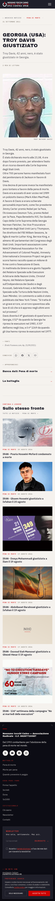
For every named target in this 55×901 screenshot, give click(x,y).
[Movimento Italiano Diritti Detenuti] (12, 874)
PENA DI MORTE (33, 18)
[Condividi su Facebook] (22, 355)
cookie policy (19, 887)
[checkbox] (7, 849)
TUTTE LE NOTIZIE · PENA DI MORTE (20, 413)
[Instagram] (26, 753)
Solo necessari (16, 893)
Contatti (6, 819)
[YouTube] (12, 753)
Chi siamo (7, 810)
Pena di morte (9, 765)
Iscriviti (6, 790)
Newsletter (8, 815)
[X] (5, 753)
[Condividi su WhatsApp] (16, 355)
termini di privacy (24, 849)
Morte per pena (10, 769)
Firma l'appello (10, 785)
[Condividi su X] (28, 355)
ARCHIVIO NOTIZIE (12, 18)
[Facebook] (19, 753)
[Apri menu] (49, 4)
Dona (5, 794)
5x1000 (6, 799)
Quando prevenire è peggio (15, 774)
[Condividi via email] (35, 355)
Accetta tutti (39, 893)
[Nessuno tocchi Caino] (16, 4)
